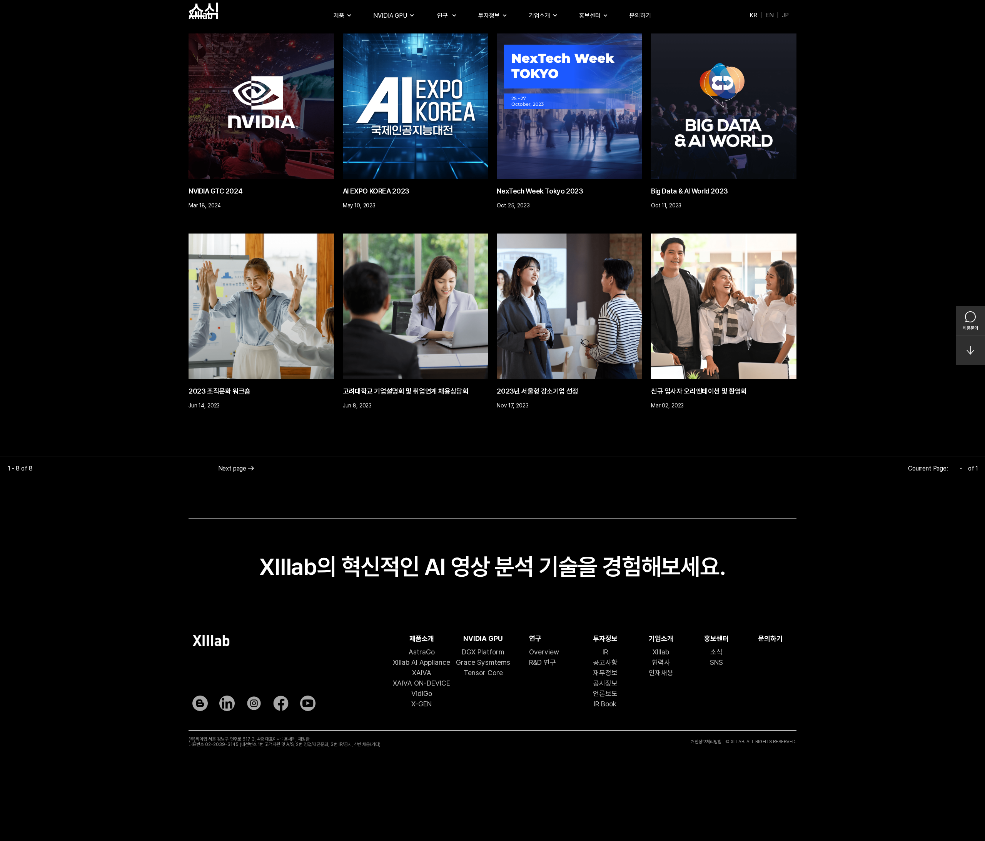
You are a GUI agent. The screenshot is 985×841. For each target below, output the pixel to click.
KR (753, 15)
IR (605, 652)
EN (769, 15)
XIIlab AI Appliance (421, 662)
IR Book (605, 704)
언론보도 (605, 693)
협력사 (661, 662)
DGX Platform (483, 652)
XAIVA (421, 673)
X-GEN (421, 704)
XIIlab (661, 652)
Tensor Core (483, 673)
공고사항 (605, 662)
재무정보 (605, 673)
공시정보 (605, 683)
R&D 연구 (542, 662)
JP (785, 15)
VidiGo (421, 693)
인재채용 (661, 673)
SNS (716, 662)
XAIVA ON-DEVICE (421, 683)
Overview (544, 652)
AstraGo (422, 652)
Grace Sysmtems (483, 662)
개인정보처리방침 (706, 741)
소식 (716, 652)
